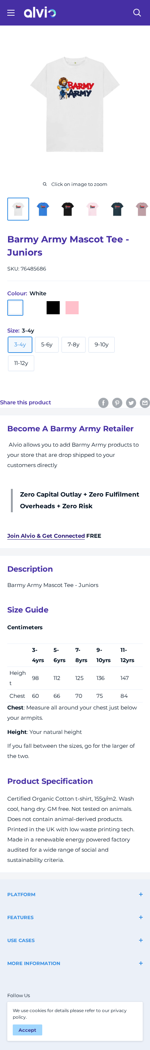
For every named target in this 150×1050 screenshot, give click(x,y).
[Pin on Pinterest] (117, 402)
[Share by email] (145, 402)
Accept (27, 1030)
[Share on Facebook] (103, 402)
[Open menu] (11, 13)
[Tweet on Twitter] (131, 402)
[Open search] (137, 13)
